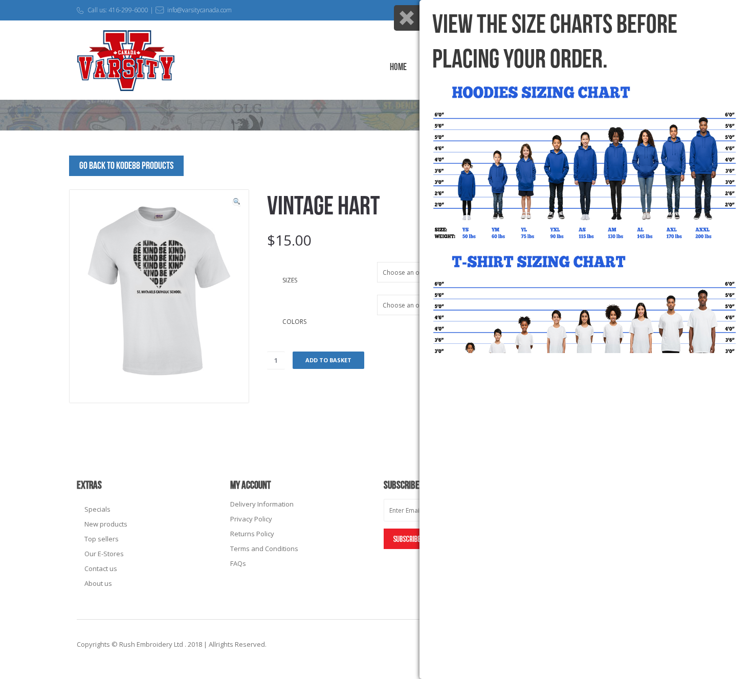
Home (398, 67)
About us (98, 583)
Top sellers (101, 538)
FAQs (238, 563)
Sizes (289, 280)
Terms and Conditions (264, 548)
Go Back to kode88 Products (126, 166)
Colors (294, 321)
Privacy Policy (251, 518)
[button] (236, 202)
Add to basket (328, 360)
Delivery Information (262, 504)
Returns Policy (252, 533)
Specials (97, 509)
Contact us (100, 568)
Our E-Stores (104, 553)
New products (105, 524)
